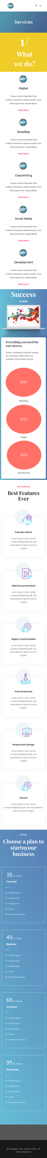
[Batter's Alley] (11, 6)
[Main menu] (40, 5)
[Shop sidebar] (36, 5)
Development (23, 262)
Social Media (23, 218)
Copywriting (23, 175)
